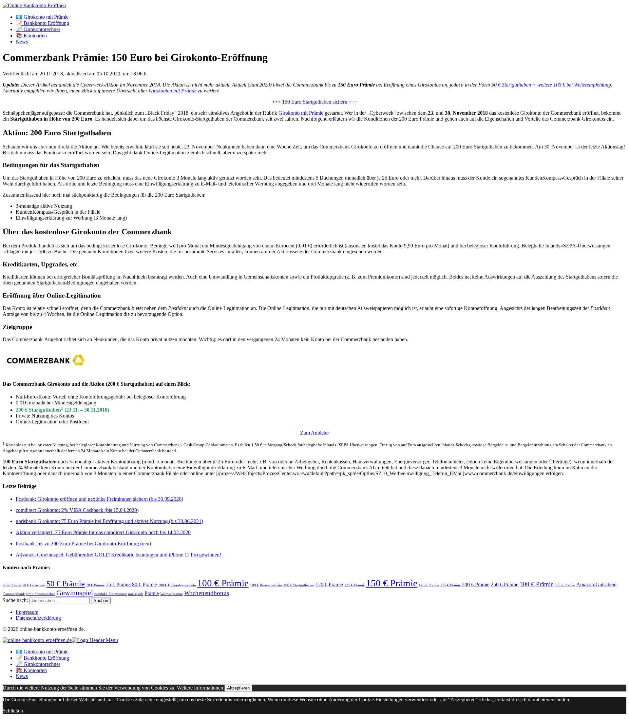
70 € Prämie (95, 585)
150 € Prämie (391, 583)
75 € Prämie (118, 584)
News (22, 41)
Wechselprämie (171, 594)
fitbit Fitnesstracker (40, 594)
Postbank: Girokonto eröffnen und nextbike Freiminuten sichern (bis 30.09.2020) (99, 499)
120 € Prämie (329, 584)
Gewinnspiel (74, 593)
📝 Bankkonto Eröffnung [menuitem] (42, 658)
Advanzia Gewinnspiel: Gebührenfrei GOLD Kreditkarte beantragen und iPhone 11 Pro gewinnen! (118, 554)
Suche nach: (15, 600)
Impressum (27, 612)
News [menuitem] (22, 676)
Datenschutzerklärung (38, 618)
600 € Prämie (565, 585)
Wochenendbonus (206, 593)
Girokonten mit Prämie (173, 90)
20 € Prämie (12, 585)
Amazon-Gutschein (596, 584)
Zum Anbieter (314, 433)
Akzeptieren (238, 688)
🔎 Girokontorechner (38, 29)
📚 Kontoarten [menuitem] (31, 670)
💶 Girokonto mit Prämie (42, 17)
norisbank (135, 594)
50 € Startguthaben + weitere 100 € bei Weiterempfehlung (551, 84)
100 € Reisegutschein (266, 585)
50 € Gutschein (33, 585)
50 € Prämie (66, 583)
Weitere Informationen (200, 687)
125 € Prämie (354, 585)
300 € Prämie (536, 584)
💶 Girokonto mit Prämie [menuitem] (42, 651)
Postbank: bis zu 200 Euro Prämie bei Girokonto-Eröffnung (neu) (83, 543)
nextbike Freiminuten (110, 594)
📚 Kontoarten (31, 35)
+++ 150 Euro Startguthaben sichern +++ (314, 102)
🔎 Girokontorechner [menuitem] (38, 664)
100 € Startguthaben (298, 585)
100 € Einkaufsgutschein (177, 585)
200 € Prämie (475, 584)
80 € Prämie (144, 584)
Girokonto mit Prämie (300, 113)
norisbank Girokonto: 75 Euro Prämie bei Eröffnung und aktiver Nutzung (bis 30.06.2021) (109, 521)
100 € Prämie (223, 583)
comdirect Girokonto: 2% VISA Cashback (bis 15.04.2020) (77, 510)
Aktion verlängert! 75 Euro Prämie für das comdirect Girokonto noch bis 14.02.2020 (103, 532)
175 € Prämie (450, 585)
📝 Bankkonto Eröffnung (42, 23)
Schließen (13, 710)
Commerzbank (14, 594)
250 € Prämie (504, 584)
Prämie (151, 593)
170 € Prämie (429, 585)
